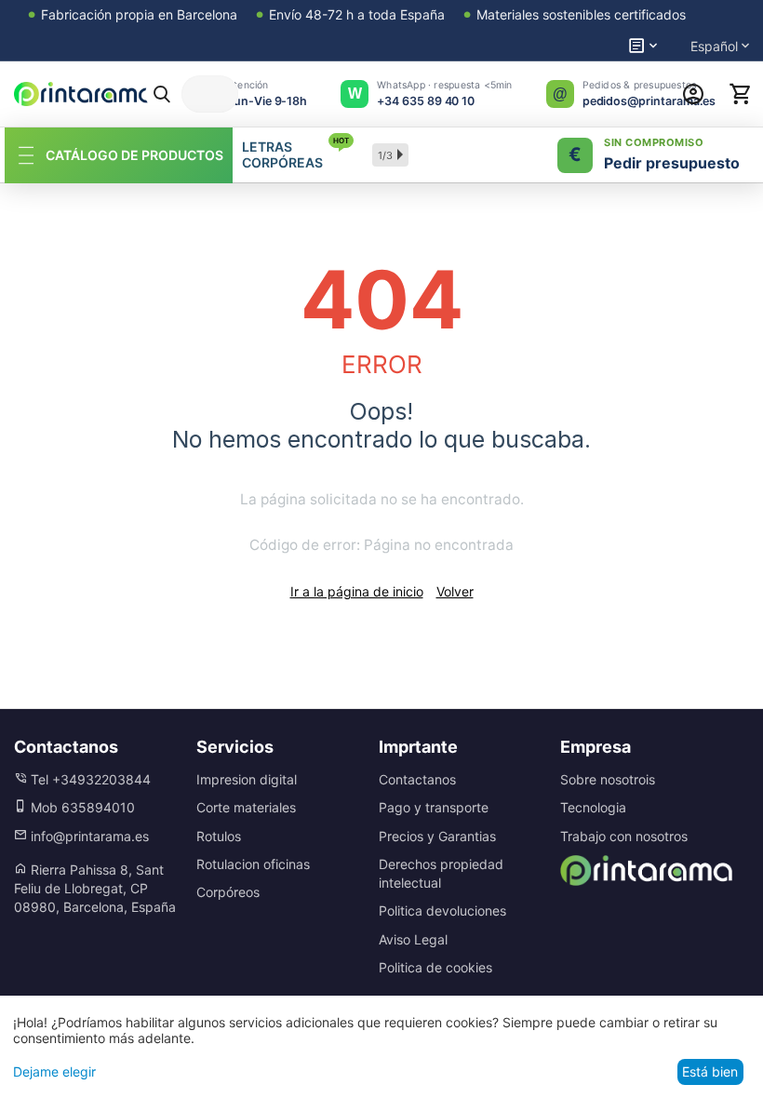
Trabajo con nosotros (624, 836)
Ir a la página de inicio (356, 591)
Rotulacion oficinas (253, 864)
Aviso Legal (413, 939)
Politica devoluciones (442, 910)
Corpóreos (228, 892)
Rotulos (218, 836)
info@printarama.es (88, 836)
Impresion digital (246, 779)
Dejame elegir (54, 1071)
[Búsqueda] (162, 94)
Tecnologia (593, 807)
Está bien (710, 1071)
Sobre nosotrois (607, 779)
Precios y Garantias (437, 836)
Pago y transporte (434, 807)
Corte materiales (246, 807)
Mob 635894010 (81, 807)
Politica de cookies (435, 967)
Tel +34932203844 (89, 779)
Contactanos (417, 779)
